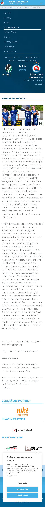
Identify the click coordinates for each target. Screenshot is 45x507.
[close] (37, 452)
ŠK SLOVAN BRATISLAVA (18, 2)
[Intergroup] (11, 448)
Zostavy (7, 18)
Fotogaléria (9, 47)
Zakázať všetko (22, 489)
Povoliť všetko (22, 495)
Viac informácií (12, 476)
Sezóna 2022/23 (17, 7)
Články (7, 37)
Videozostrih (10, 51)
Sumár (7, 23)
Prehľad (7, 13)
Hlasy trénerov (10, 32)
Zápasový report (11, 27)
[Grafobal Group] (33, 448)
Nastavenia (22, 483)
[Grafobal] (22, 430)
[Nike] (22, 412)
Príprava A (27, 7)
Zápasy (8, 7)
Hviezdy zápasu (11, 42)
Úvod (3, 7)
